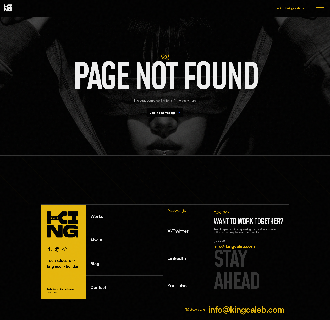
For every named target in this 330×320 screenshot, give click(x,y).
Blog (94, 263)
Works (96, 216)
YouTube (177, 286)
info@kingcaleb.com (293, 8)
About (96, 239)
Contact (98, 287)
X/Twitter (178, 231)
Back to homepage (162, 113)
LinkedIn (176, 258)
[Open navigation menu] (320, 8)
